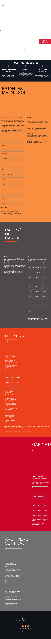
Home (3, 5)
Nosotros (5, 9)
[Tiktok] (28, 626)
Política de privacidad (25, 621)
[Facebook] (23, 626)
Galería (41, 3)
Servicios (42, 7)
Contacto (42, 11)
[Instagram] (25, 626)
